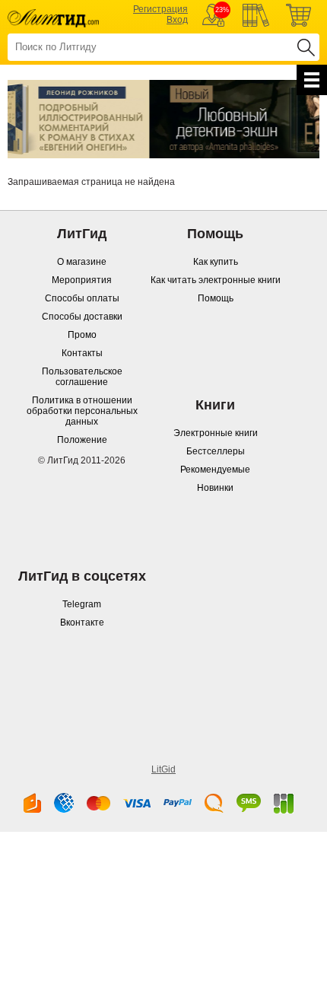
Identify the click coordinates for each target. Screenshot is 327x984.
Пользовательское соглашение (82, 376)
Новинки (215, 487)
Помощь (215, 298)
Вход (177, 19)
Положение (82, 440)
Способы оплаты (82, 298)
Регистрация (160, 9)
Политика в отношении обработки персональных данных (82, 411)
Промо (82, 335)
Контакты (82, 353)
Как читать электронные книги (216, 280)
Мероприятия (82, 280)
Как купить (215, 261)
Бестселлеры (215, 451)
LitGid (163, 769)
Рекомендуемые (215, 469)
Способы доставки (82, 316)
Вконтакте (82, 622)
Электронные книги (215, 433)
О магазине (81, 261)
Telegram (81, 604)
